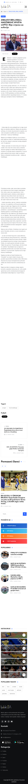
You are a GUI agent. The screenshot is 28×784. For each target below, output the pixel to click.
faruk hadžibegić (13, 407)
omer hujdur (11, 690)
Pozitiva (4, 760)
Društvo (4, 754)
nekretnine (12, 693)
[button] (2, 466)
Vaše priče (5, 770)
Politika (4, 751)
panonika (4, 693)
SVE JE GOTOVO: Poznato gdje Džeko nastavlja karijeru (15, 448)
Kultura (4, 767)
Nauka (4, 763)
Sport (3, 16)
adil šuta (19, 690)
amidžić (14, 686)
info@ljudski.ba (7, 737)
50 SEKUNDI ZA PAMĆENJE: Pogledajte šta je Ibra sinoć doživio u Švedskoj (13, 430)
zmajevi (4, 407)
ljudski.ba (16, 780)
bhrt (3, 686)
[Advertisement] (14, 112)
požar (3, 690)
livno (8, 686)
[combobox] (9, 514)
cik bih (20, 686)
